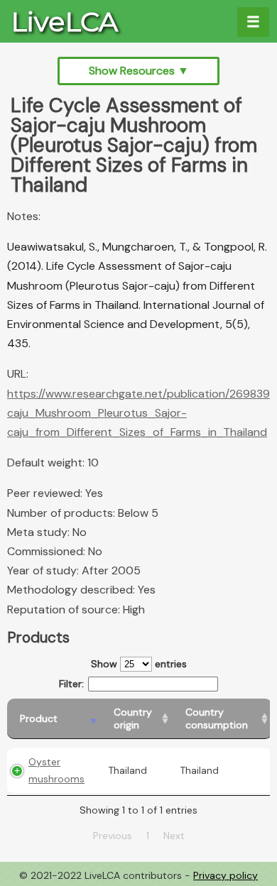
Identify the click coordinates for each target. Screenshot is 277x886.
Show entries (139, 663)
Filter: (71, 683)
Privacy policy (225, 875)
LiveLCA (64, 21)
